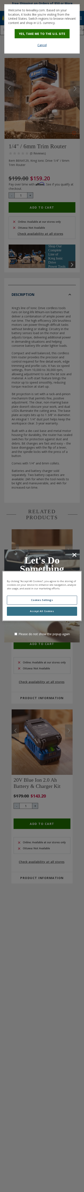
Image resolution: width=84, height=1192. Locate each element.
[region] (42, 596)
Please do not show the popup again (44, 634)
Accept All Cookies (42, 611)
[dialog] (42, 28)
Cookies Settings (42, 600)
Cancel (42, 45)
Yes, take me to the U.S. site (42, 34)
